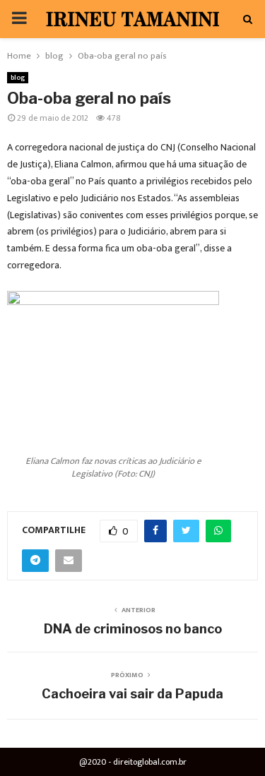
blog (18, 77)
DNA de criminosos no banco (133, 628)
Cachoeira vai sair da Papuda (132, 693)
